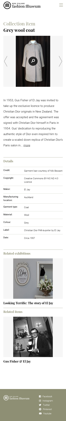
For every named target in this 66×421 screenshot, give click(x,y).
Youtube (47, 413)
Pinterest (47, 409)
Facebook (47, 396)
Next (60, 61)
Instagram (48, 400)
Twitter (46, 405)
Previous (5, 61)
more (26, 145)
